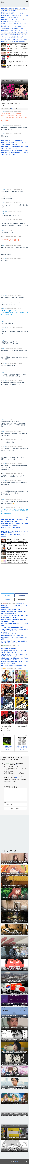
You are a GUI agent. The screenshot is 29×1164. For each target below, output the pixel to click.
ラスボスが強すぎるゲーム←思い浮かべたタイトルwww (14, 150)
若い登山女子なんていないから (8, 633)
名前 (5, 802)
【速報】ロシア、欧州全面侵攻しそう (10, 17)
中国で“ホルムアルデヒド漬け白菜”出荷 (10, 609)
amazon (20, 668)
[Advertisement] (14, 172)
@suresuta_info (21, 603)
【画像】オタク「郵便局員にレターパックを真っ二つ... (14, 13)
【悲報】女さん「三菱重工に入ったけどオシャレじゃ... (14, 30)
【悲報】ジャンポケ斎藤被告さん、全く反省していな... (14, 15)
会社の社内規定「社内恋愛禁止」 (9, 10)
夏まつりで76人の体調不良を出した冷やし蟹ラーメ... (14, 34)
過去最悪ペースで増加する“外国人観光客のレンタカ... (14, 24)
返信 (16, 764)
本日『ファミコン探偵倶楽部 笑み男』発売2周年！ (13, 37)
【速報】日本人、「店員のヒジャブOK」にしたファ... (14, 19)
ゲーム (13, 108)
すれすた (4, 2)
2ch (27, 517)
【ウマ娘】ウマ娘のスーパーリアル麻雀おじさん (13, 26)
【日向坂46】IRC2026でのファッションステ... (12, 21)
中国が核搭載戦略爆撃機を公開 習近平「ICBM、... (13, 28)
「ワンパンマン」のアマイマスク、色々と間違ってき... (14, 32)
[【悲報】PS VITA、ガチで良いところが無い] (7, 599)
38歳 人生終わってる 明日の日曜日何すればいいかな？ (14, 665)
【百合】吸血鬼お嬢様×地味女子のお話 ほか (12, 635)
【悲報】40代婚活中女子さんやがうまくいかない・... (14, 8)
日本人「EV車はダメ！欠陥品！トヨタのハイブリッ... (14, 39)
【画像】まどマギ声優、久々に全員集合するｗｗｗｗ (14, 140)
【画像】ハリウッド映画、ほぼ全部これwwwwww (13, 41)
